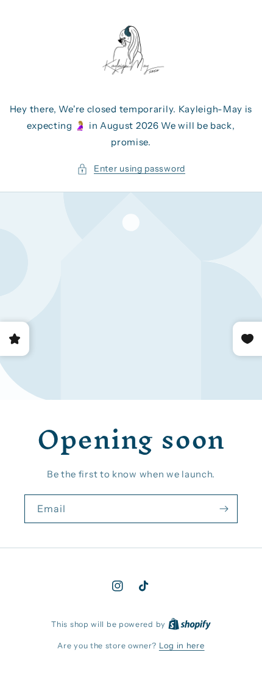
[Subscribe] (223, 508)
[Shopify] (189, 624)
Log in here (182, 645)
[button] (131, 168)
